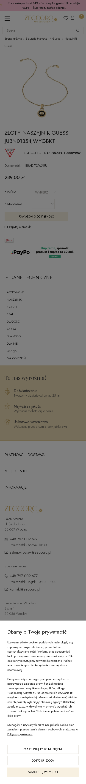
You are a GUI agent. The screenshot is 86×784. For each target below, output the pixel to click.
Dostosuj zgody (43, 761)
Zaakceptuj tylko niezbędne (43, 749)
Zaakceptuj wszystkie (43, 772)
